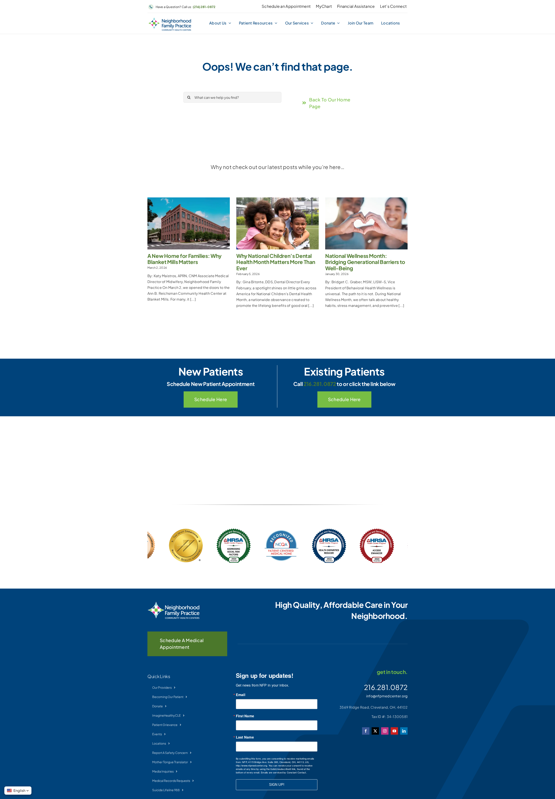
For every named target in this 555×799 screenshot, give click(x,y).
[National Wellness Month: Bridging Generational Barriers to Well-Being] (366, 223)
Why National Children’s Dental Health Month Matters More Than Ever (275, 262)
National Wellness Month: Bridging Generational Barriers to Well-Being (365, 262)
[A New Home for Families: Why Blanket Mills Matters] (188, 223)
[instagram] (384, 731)
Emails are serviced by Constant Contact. (284, 772)
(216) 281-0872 (204, 7)
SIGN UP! (276, 784)
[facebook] (365, 731)
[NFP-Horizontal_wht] (173, 603)
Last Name (245, 737)
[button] (18, 790)
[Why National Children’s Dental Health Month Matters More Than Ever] (277, 223)
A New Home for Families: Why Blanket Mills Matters (184, 258)
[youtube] (394, 731)
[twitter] (375, 731)
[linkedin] (404, 731)
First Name (245, 716)
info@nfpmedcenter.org (387, 696)
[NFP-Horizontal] (169, 19)
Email (240, 694)
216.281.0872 (320, 384)
